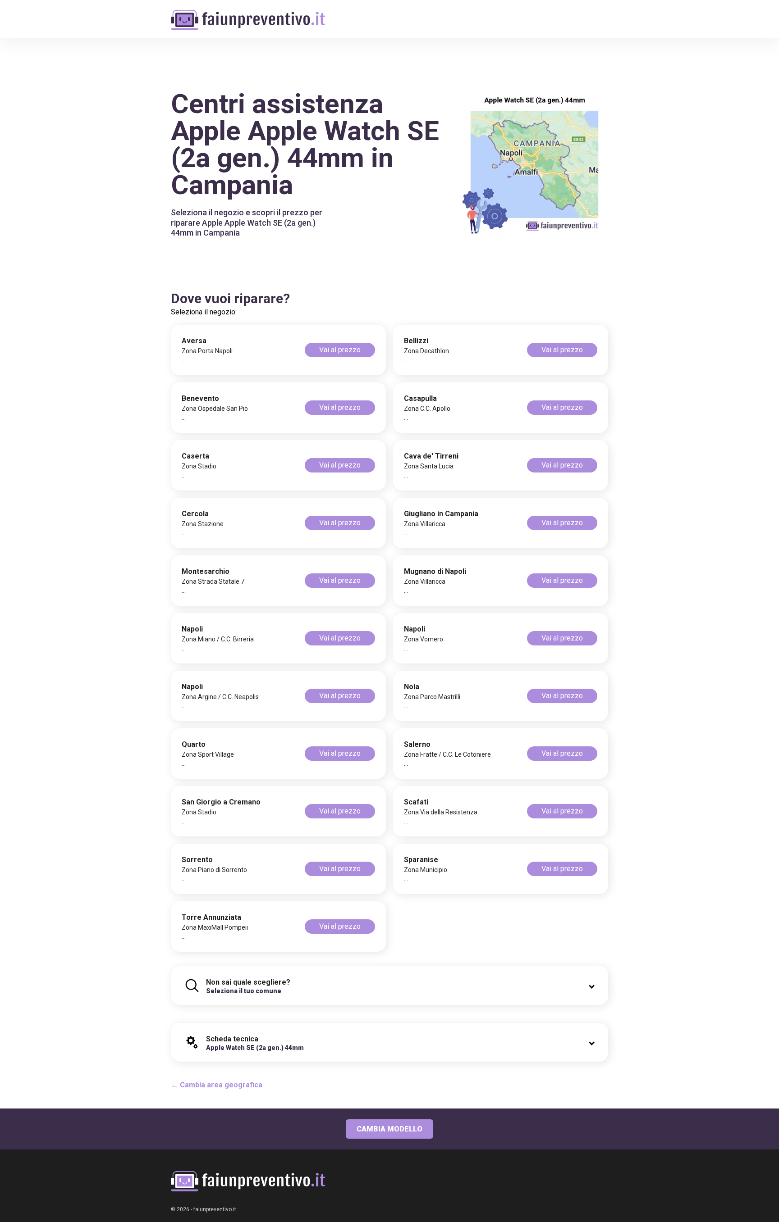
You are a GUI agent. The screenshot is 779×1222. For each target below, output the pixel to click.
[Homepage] (248, 14)
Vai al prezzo (340, 349)
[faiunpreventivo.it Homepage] (248, 1181)
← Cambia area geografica (216, 1085)
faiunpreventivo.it (214, 1209)
